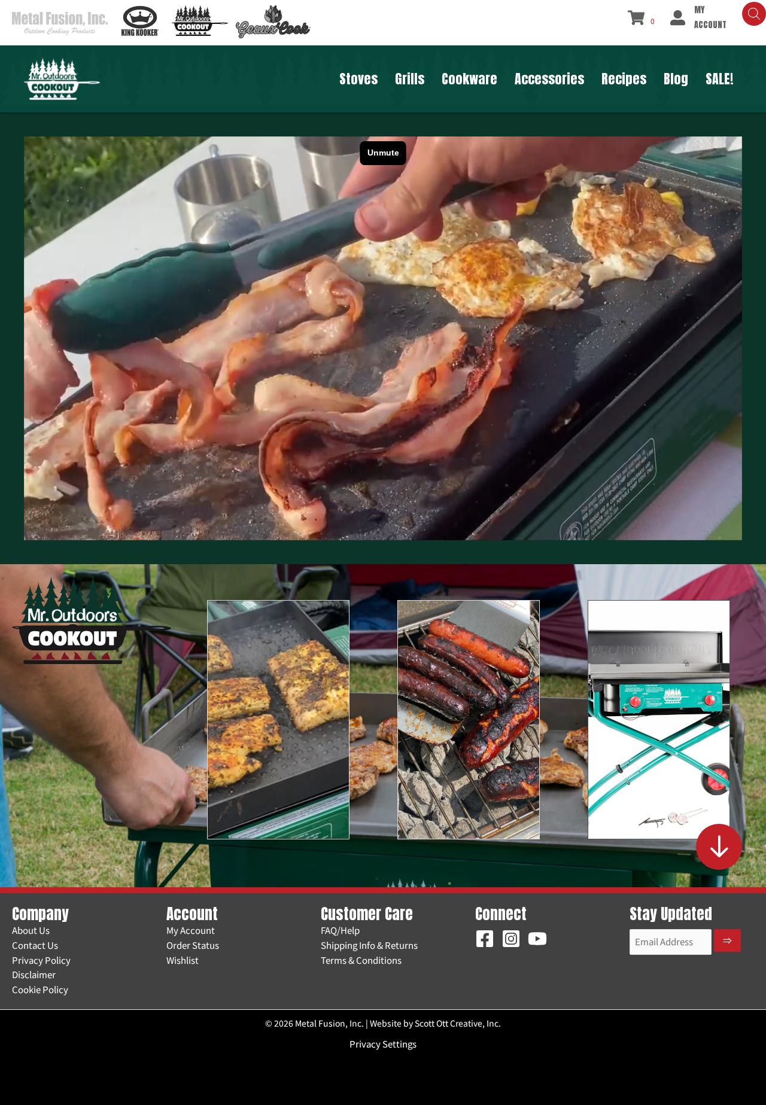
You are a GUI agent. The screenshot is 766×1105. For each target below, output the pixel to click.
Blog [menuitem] (676, 79)
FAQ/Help (340, 930)
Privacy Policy (41, 960)
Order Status (192, 945)
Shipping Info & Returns (369, 945)
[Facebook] (484, 938)
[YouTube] (537, 938)
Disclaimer (34, 974)
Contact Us (35, 945)
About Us (31, 930)
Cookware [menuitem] (469, 79)
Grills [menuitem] (409, 79)
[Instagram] (511, 938)
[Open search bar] (754, 14)
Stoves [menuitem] (358, 79)
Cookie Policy (40, 989)
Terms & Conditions (361, 960)
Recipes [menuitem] (623, 79)
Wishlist (182, 960)
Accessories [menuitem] (549, 79)
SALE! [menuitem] (720, 79)
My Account (190, 930)
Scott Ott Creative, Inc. (458, 1023)
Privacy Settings (383, 1043)
